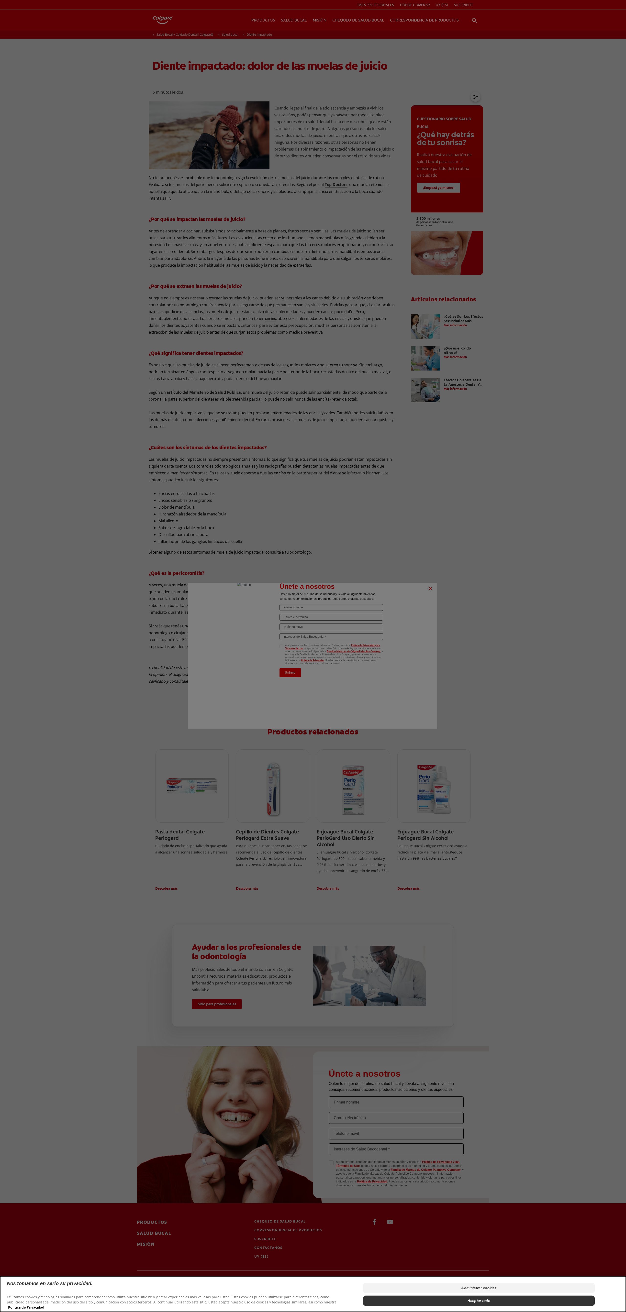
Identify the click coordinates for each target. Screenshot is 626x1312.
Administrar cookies (478, 1288)
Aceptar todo (479, 1301)
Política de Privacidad (26, 1307)
